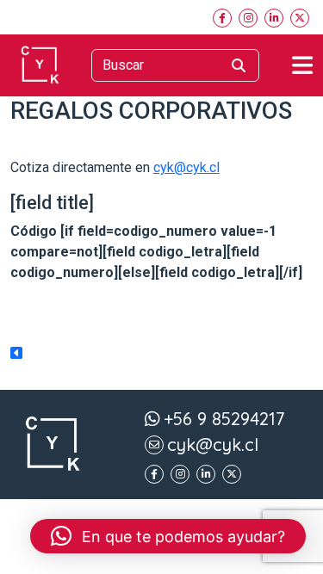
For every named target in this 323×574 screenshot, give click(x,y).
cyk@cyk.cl (186, 167)
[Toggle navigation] (302, 65)
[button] (168, 536)
